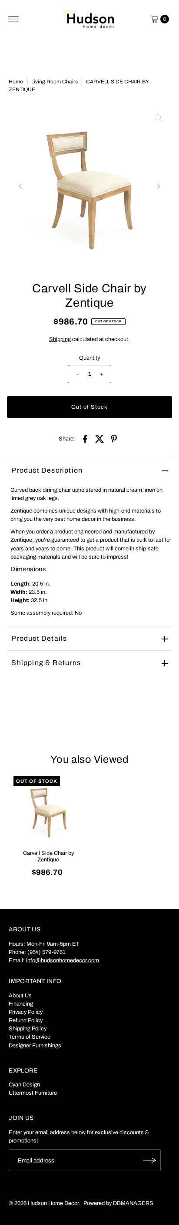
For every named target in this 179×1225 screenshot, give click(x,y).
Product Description (47, 470)
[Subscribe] (150, 1160)
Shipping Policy (27, 1029)
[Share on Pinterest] (113, 438)
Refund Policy (26, 1020)
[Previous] (20, 186)
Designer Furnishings (35, 1046)
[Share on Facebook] (85, 438)
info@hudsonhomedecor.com (62, 960)
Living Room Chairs (54, 82)
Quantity (89, 358)
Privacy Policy (26, 1012)
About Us (20, 996)
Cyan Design (24, 1085)
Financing (21, 1004)
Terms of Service (29, 1037)
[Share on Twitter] (99, 438)
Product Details (39, 638)
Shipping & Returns (46, 662)
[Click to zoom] (158, 117)
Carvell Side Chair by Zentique (48, 856)
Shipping (60, 339)
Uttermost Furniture (33, 1093)
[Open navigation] (13, 19)
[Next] (158, 186)
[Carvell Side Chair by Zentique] (48, 811)
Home (16, 82)
